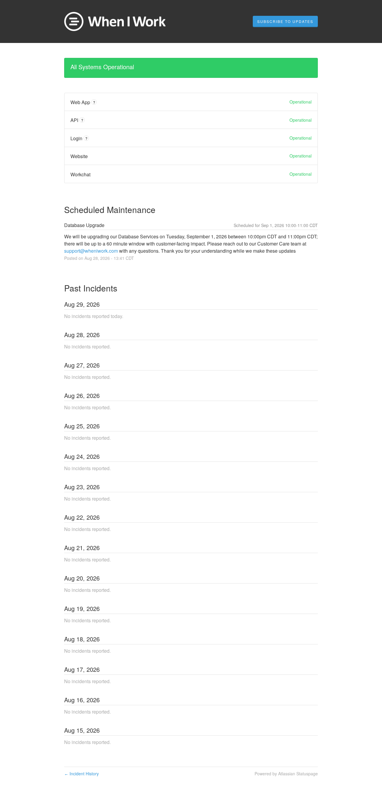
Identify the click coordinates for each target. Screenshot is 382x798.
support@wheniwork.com (91, 250)
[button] (285, 21)
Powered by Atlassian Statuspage (286, 774)
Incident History (81, 774)
